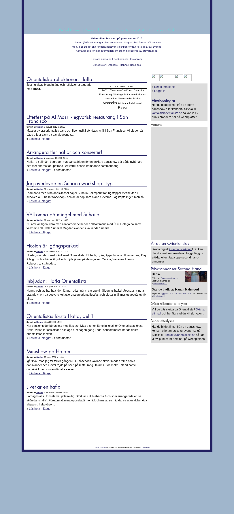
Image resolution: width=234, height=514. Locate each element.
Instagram (136, 58)
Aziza (129, 98)
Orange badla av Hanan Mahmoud (175, 289)
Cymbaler (139, 90)
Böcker (137, 98)
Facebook (118, 58)
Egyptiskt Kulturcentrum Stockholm (176, 293)
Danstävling (105, 94)
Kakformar (123, 103)
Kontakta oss (83, 50)
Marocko (110, 103)
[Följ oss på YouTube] (167, 80)
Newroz (122, 98)
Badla (156, 274)
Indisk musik (136, 103)
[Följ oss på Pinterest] (179, 80)
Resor (123, 107)
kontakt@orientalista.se (167, 113)
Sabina (39, 127)
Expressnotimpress (169, 278)
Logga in (159, 90)
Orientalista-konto (180, 249)
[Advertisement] (179, 183)
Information (145, 447)
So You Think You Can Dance (117, 90)
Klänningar (118, 94)
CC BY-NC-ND (101, 447)
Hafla (127, 94)
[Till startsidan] (113, 18)
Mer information (160, 283)
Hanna (39, 322)
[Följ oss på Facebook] (156, 80)
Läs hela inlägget (40, 138)
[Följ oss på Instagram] (187, 80)
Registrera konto (165, 86)
